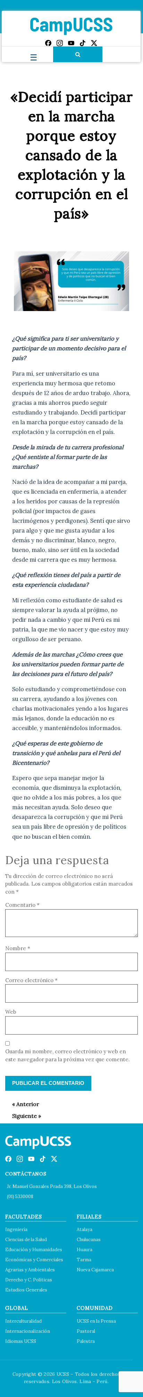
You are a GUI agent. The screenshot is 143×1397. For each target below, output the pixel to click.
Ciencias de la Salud (26, 1240)
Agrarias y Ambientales (30, 1270)
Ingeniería (16, 1229)
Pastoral (86, 1331)
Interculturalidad (23, 1321)
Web (10, 1012)
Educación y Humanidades (33, 1250)
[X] (94, 43)
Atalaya (84, 1229)
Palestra (86, 1341)
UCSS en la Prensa (96, 1321)
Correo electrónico (31, 980)
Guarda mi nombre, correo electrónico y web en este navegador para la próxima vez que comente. (67, 1055)
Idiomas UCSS (20, 1341)
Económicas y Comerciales (34, 1260)
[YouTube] (71, 43)
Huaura (84, 1250)
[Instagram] (60, 43)
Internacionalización (27, 1331)
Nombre (17, 948)
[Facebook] (48, 43)
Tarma (84, 1260)
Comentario (22, 905)
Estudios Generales (26, 1290)
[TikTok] (82, 43)
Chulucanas (89, 1240)
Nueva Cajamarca (95, 1270)
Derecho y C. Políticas (28, 1280)
